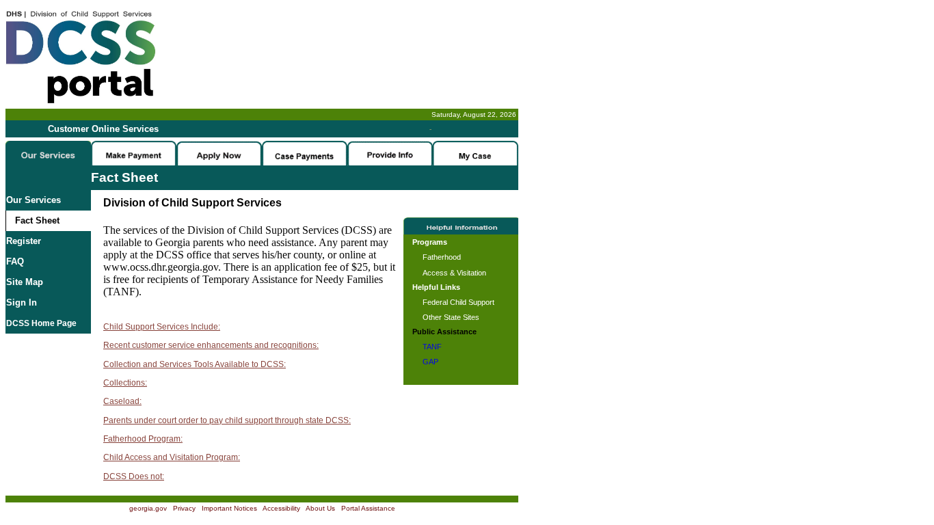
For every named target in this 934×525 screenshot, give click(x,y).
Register (23, 241)
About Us (320, 508)
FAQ (15, 261)
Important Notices (229, 508)
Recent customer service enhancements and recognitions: (211, 345)
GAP (430, 362)
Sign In (21, 302)
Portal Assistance (368, 508)
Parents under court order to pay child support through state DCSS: (227, 420)
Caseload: (122, 401)
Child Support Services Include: (161, 327)
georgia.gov (148, 508)
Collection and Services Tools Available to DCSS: (194, 364)
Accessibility (281, 508)
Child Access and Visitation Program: (171, 457)
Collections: (125, 383)
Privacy (184, 508)
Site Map (24, 282)
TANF (432, 346)
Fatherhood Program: (143, 439)
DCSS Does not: (133, 476)
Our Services (33, 200)
